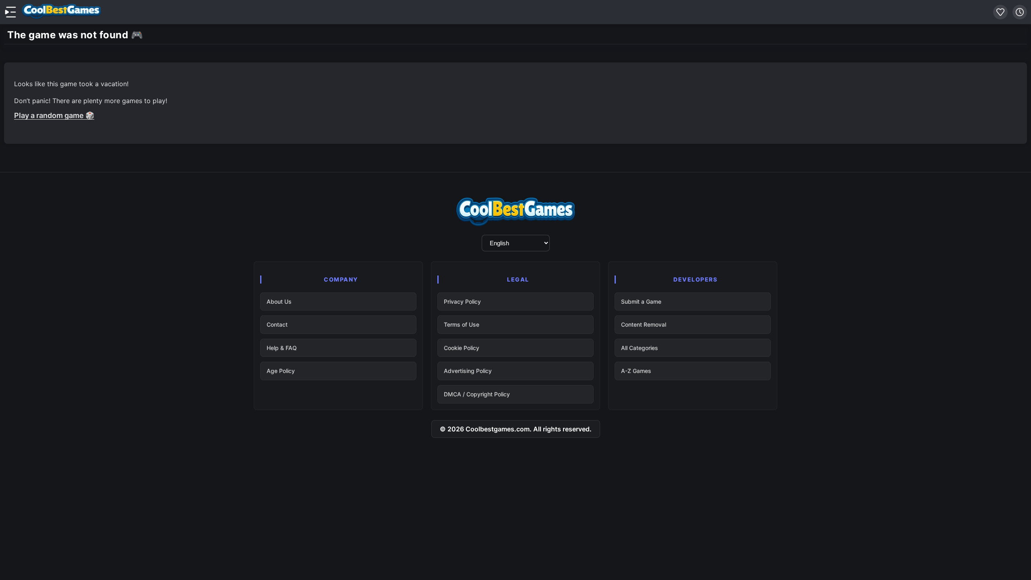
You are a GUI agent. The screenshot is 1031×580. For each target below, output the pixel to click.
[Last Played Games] (1019, 12)
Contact (277, 324)
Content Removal (643, 324)
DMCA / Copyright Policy (477, 394)
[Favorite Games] (1000, 12)
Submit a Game (641, 301)
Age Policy (281, 370)
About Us (279, 301)
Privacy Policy (462, 301)
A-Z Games (636, 370)
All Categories (639, 347)
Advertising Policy (468, 370)
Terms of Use (461, 324)
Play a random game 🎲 (54, 115)
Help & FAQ (282, 347)
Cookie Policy (461, 347)
